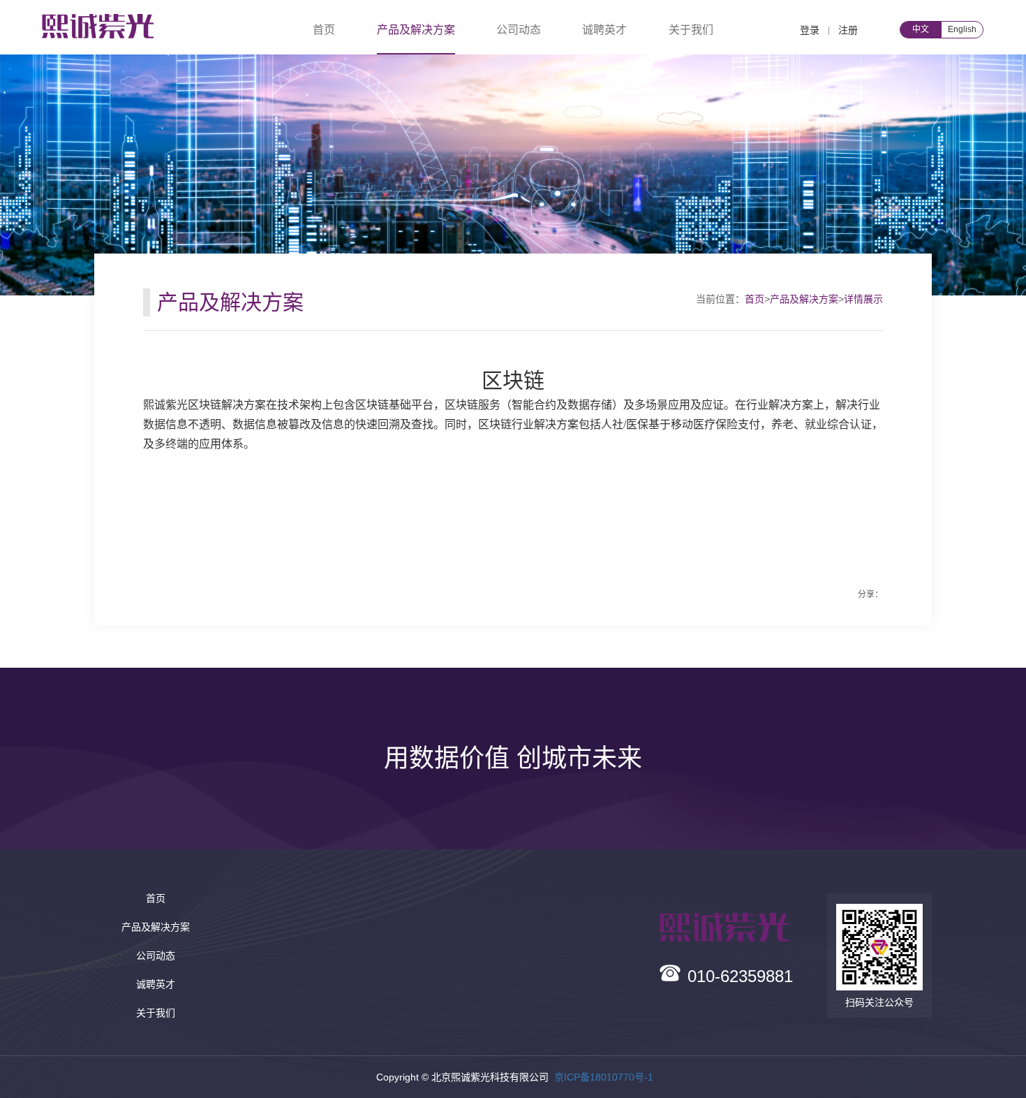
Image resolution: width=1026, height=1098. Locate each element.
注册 (848, 30)
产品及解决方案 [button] (416, 30)
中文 (920, 29)
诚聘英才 (604, 30)
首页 (324, 30)
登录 (809, 30)
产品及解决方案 (804, 299)
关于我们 (691, 30)
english (962, 29)
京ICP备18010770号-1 (603, 1077)
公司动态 (518, 30)
